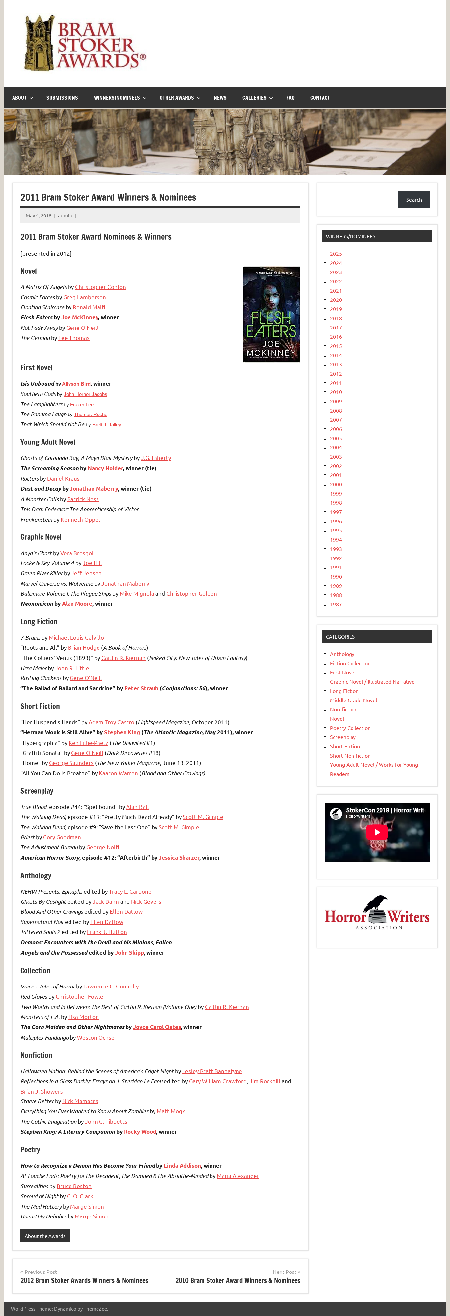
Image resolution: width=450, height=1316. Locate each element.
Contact (320, 97)
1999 (336, 493)
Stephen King (122, 732)
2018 (336, 318)
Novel (337, 718)
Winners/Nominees (117, 97)
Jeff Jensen (86, 572)
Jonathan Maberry (94, 488)
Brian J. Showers (41, 1091)
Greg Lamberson (84, 296)
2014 (336, 355)
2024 (336, 262)
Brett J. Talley (106, 424)
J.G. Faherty (156, 457)
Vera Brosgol (77, 552)
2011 (336, 382)
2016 (336, 336)
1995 (336, 530)
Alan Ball (137, 806)
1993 (336, 548)
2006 (336, 428)
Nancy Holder (105, 468)
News (220, 97)
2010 (336, 391)
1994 (336, 539)
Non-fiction (343, 709)
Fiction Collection (350, 663)
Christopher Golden (191, 593)
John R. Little (72, 667)
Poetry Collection (350, 727)
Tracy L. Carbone (130, 891)
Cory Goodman (62, 836)
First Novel (343, 672)
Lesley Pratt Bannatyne (212, 1070)
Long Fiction (344, 690)
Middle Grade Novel (353, 700)
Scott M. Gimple (203, 816)
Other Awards (177, 97)
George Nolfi (102, 847)
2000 (336, 484)
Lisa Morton (83, 1016)
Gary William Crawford (218, 1080)
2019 (336, 308)
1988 (336, 594)
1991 (336, 567)
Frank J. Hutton (107, 931)
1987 (336, 604)
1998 (336, 502)
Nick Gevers (146, 901)
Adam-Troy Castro (111, 721)
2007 (336, 419)
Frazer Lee (82, 404)
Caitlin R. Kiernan (123, 657)
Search (414, 199)
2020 (336, 299)
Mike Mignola (137, 593)
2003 (336, 456)
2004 (336, 447)
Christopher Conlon (100, 286)
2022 (336, 281)
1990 (336, 576)
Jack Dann (106, 901)
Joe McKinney (79, 317)
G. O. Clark (80, 1195)
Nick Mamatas (80, 1100)
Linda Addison (182, 1165)
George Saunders (71, 762)
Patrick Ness (83, 498)
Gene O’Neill (82, 327)
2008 (336, 410)
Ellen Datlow (126, 911)
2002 (336, 465)
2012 (336, 373)
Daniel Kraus (63, 478)
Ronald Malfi (89, 306)
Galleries (254, 97)
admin (65, 215)
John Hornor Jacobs (85, 394)
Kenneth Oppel (80, 519)
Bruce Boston (74, 1185)
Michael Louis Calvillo (76, 637)
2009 (336, 401)
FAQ (290, 97)
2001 (336, 475)
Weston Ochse (96, 1037)
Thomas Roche (90, 414)
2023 (336, 272)
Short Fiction (345, 746)
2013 (336, 364)
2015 (336, 345)
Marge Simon (87, 1206)
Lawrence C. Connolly (111, 986)
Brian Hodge (84, 647)
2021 (336, 290)
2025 (336, 253)
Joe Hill (92, 562)
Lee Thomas (74, 337)
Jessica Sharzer (179, 857)
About (19, 97)
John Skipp (129, 952)
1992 (336, 558)
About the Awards (45, 1236)
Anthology (342, 653)
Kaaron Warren (118, 772)
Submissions (62, 97)
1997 (336, 511)
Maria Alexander (238, 1175)
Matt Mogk (171, 1110)
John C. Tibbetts (106, 1121)
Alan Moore (77, 603)
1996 (336, 521)
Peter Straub (141, 688)
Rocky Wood (140, 1131)
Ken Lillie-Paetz (88, 742)
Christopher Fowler (81, 996)
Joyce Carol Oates (157, 1026)
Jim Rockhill (264, 1080)
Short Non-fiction (350, 755)
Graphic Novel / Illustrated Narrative (372, 681)
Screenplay (343, 736)
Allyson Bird (76, 383)
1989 (336, 585)
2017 (336, 327)
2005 (336, 438)
